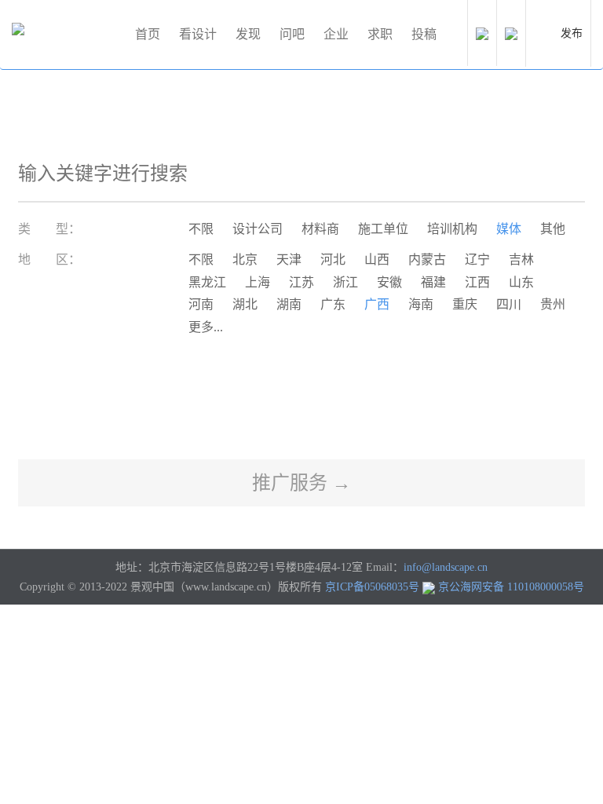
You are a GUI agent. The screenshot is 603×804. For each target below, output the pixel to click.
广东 (332, 304)
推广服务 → (301, 483)
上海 (257, 282)
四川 (508, 304)
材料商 (320, 229)
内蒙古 (427, 259)
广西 (376, 304)
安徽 (389, 282)
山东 (521, 282)
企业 (336, 34)
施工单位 (383, 229)
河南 (201, 304)
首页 (147, 34)
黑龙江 (207, 282)
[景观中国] (67, 34)
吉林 (521, 259)
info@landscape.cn (446, 567)
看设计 (198, 34)
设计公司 (257, 229)
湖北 (245, 304)
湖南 (289, 304)
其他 (552, 229)
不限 (201, 229)
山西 (376, 259)
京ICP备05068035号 (372, 587)
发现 (248, 34)
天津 (289, 259)
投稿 (424, 34)
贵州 (552, 304)
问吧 (292, 34)
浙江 (345, 282)
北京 (245, 259)
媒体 (508, 229)
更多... (205, 327)
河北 (332, 259)
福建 (433, 282)
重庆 (464, 304)
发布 (572, 33)
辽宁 (477, 259)
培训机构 (452, 229)
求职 (380, 34)
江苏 (301, 282)
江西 (477, 282)
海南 (420, 304)
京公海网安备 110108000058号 (511, 587)
